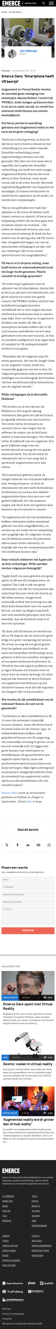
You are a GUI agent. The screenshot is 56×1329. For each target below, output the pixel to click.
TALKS (34, 1196)
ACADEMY (36, 1216)
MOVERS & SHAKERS (11, 1261)
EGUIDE (5, 1256)
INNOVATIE (6, 1221)
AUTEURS (36, 1211)
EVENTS (35, 1201)
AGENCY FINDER (9, 1251)
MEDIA (5, 1206)
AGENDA (5, 1236)
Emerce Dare (9, 793)
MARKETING (7, 1201)
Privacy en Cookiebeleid (13, 1314)
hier (29, 801)
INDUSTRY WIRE (9, 1266)
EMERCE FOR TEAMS (40, 1251)
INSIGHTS (36, 1206)
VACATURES (37, 1241)
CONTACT (36, 1236)
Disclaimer (7, 1319)
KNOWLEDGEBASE (39, 1226)
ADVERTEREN (37, 1256)
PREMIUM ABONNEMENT (42, 1246)
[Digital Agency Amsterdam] (12, 1283)
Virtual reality (31, 3)
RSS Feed (6, 1309)
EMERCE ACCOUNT (10, 1246)
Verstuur (28, 931)
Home (4, 12)
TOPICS (5, 1241)
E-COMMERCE (8, 1196)
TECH (4, 1216)
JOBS (34, 1221)
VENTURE (6, 1211)
